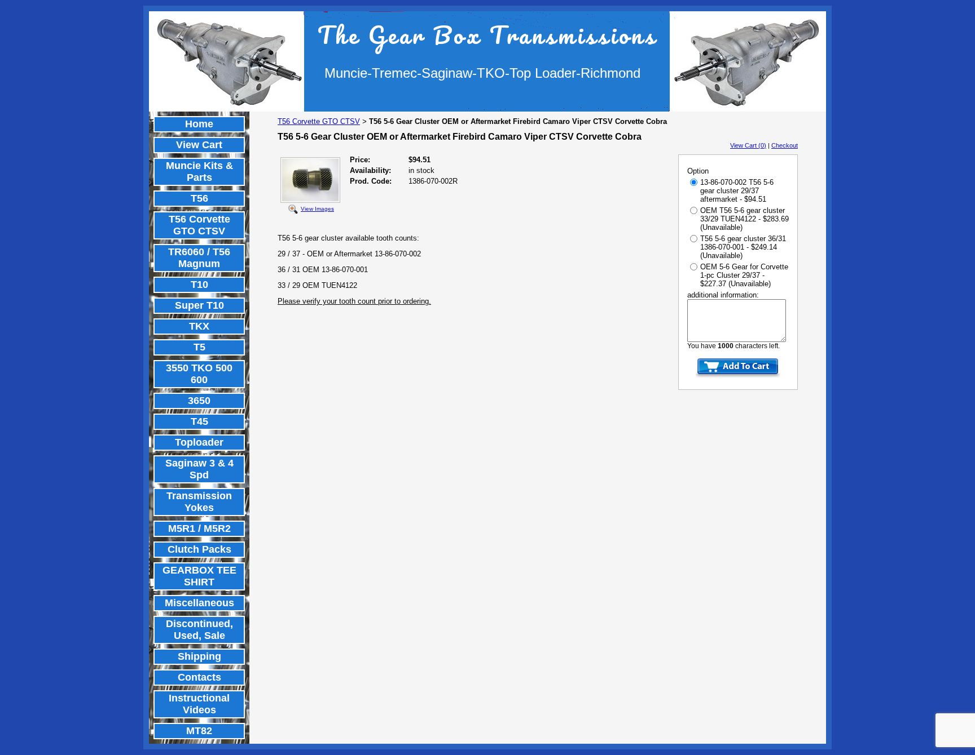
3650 (199, 400)
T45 (199, 421)
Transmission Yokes (199, 501)
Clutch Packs (199, 549)
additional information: (723, 295)
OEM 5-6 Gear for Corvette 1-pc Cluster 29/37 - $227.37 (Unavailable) (744, 275)
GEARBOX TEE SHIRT (199, 576)
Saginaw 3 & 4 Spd (199, 469)
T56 (199, 198)
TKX (199, 326)
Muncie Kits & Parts (199, 171)
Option (698, 171)
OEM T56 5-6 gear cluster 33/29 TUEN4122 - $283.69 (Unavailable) (744, 219)
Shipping (199, 656)
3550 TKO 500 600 (199, 373)
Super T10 (199, 305)
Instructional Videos (199, 704)
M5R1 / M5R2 (199, 528)
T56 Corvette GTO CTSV (199, 225)
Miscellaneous (199, 603)
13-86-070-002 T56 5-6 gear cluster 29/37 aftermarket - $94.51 (737, 190)
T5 (199, 347)
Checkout (784, 145)
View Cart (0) (748, 145)
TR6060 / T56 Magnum (199, 257)
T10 (199, 284)
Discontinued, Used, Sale (199, 629)
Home (199, 124)
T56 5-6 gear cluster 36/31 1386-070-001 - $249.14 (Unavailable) (743, 247)
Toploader (199, 442)
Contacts (199, 677)
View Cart (199, 144)
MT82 (199, 730)
